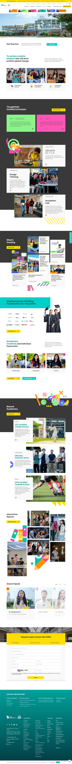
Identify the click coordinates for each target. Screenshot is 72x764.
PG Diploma (25, 749)
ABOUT (28, 3)
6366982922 (50, 701)
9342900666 (9, 701)
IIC (47, 738)
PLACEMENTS (59, 3)
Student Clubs (50, 723)
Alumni (36, 738)
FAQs (57, 720)
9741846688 (9, 705)
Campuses (26, 6)
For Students (48, 6)
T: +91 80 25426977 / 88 (11, 737)
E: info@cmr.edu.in (10, 742)
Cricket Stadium (49, 721)
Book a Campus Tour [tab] (35, 642)
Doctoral (25, 736)
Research (49, 727)
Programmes (26, 732)
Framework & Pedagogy (28, 739)
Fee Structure (38, 724)
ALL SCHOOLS (11, 378)
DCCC (48, 736)
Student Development (57, 6)
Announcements (38, 749)
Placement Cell (38, 756)
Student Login (38, 746)
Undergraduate (26, 734)
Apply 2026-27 (66, 6)
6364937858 (51, 700)
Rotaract (37, 741)
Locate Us (9, 744)
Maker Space (26, 745)
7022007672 (26, 702)
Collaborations (59, 732)
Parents (57, 726)
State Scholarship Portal (40, 728)
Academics (32, 6)
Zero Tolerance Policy (60, 740)
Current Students (59, 722)
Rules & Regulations (39, 748)
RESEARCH (38, 3)
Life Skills (37, 734)
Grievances (37, 754)
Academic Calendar (39, 725)
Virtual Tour (25, 722)
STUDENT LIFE (11, 414)
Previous (5, 319)
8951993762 (41, 700)
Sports (36, 732)
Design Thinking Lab (27, 746)
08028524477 (26, 706)
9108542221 (58, 700)
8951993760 (45, 701)
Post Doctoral (26, 738)
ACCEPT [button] (58, 762)
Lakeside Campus (26, 724)
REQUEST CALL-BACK (70, 237)
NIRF (48, 741)
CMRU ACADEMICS (57, 109)
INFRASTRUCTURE (12, 521)
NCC (36, 739)
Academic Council (59, 724)
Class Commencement (39, 752)
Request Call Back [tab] (55, 642)
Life (43, 6)
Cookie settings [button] (52, 762)
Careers (49, 731)
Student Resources (39, 745)
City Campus (25, 726)
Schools (25, 731)
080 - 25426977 (25, 700)
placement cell (12, 331)
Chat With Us (65, 761)
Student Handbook (39, 751)
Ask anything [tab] (16, 642)
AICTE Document (59, 731)
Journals (49, 732)
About (48, 725)
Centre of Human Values (40, 742)
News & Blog (49, 729)
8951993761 (41, 701)
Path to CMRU (38, 722)
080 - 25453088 (26, 704)
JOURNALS (54, 3)
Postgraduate (26, 735)
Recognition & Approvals (58, 728)
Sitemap (57, 747)
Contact (57, 743)
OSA (48, 734)
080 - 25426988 (32, 700)
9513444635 (58, 701)
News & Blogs (11, 247)
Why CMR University (60, 734)
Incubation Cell (26, 748)
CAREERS (49, 3)
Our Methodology (59, 736)
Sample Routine (38, 736)
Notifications (58, 738)
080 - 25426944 (33, 704)
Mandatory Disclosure (60, 741)
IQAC (48, 740)
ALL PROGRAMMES (28, 378)
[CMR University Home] (5, 5)
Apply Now (52, 44)
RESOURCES (44, 3)
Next (64, 584)
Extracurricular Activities (40, 735)
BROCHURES (33, 3)
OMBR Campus (26, 725)
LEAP (24, 741)
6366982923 (46, 700)
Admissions (38, 6)
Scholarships (37, 726)
